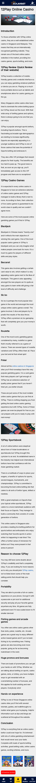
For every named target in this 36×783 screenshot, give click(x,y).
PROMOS (25, 781)
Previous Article (9, 772)
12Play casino (27, 570)
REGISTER (32, 4)
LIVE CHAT (32, 781)
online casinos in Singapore (23, 366)
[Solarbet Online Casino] (18, 2)
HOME (3, 781)
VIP (11, 781)
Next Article (28, 772)
